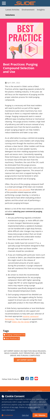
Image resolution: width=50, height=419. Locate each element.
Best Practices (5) (12, 338)
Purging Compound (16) (15, 335)
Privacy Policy (13, 391)
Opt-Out (25, 415)
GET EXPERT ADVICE (25, 360)
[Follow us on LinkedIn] (31, 379)
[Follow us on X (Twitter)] (22, 379)
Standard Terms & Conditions (31, 391)
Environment (28, 9)
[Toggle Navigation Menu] (4, 3)
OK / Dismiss (40, 415)
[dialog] (25, 405)
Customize (8, 415)
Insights (41, 9)
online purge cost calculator (19, 189)
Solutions (10, 15)
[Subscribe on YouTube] (36, 379)
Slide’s (20, 322)
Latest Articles (12, 9)
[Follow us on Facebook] (27, 379)
